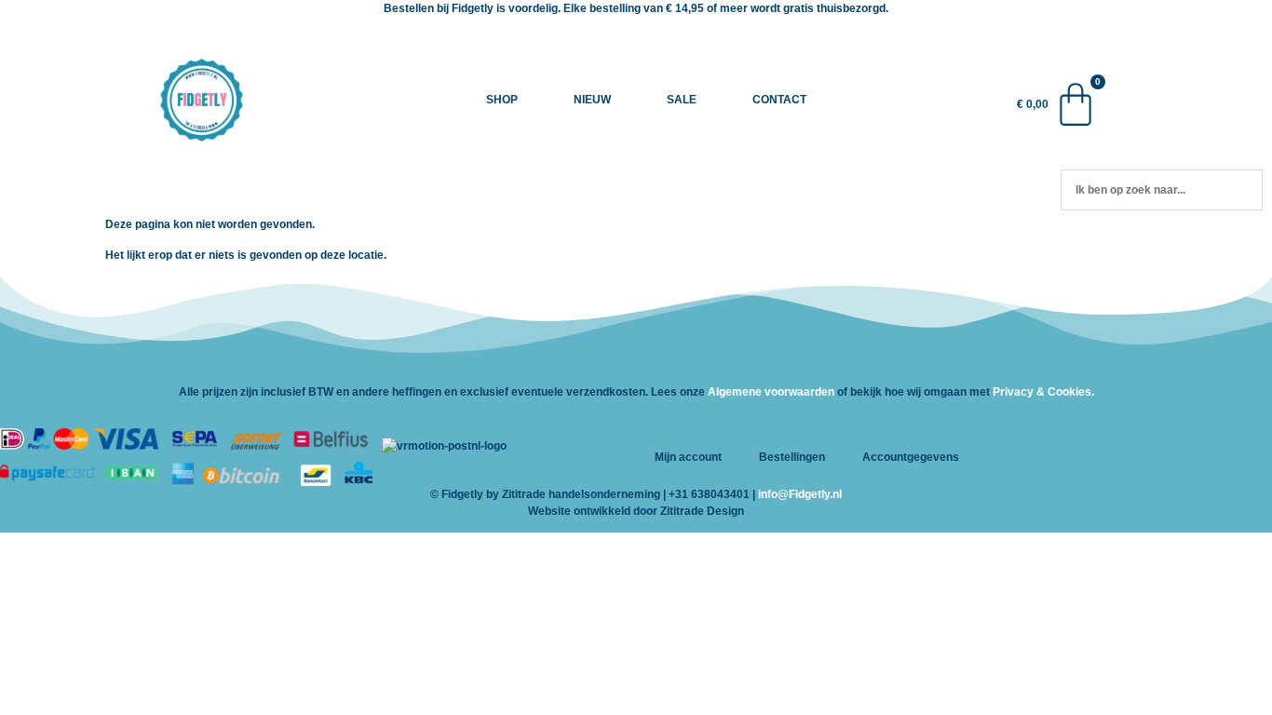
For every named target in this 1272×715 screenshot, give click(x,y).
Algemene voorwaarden (771, 391)
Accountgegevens (910, 457)
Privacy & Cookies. (1043, 391)
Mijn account (688, 457)
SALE (682, 99)
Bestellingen (792, 457)
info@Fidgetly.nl (800, 494)
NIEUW (592, 99)
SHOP (502, 99)
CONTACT (779, 99)
